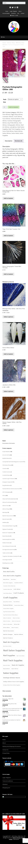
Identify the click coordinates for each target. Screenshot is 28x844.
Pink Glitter (10, 131)
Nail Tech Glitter (20, 655)
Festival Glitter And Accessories (10, 488)
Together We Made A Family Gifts (11, 556)
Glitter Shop (11, 43)
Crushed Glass (6, 475)
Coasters (4, 468)
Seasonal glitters (7, 539)
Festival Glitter (16, 119)
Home (6, 11)
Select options (8, 317)
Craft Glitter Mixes (7, 593)
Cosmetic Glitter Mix (7, 589)
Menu (3, 37)
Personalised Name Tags (8, 526)
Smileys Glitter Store (11, 678)
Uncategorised (6, 559)
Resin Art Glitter (6, 665)
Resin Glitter (18, 131)
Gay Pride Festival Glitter (9, 611)
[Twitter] (13, 7)
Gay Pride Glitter (12, 123)
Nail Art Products (8, 638)
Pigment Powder (6, 529)
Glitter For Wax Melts (7, 624)
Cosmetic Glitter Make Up (9, 585)
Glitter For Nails (16, 618)
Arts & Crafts (5, 455)
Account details (6, 13)
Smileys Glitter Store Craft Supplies (13, 681)
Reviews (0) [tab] (18, 141)
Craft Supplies (10, 597)
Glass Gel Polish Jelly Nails (9, 499)
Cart (18, 13)
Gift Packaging (6, 492)
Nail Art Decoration (7, 515)
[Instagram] (15, 7)
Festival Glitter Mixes (18, 605)
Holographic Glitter (13, 125)
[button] (22, 51)
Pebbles (4, 522)
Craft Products (18, 593)
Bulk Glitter (13, 579)
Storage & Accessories (8, 549)
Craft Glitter (18, 116)
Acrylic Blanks (6, 451)
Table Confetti (6, 553)
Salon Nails (15, 133)
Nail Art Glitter (18, 634)
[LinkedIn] (17, 7)
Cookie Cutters (6, 472)
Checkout (13, 13)
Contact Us (5, 749)
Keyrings (4, 512)
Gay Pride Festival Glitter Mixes (10, 614)
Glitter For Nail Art (7, 618)
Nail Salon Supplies (14, 650)
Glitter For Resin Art (16, 621)
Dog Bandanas (6, 485)
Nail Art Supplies (11, 642)
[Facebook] (10, 7)
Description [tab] (8, 141)
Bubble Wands (6, 458)
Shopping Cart (6, 787)
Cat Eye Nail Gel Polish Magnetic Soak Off (13, 461)
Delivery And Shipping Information (11, 746)
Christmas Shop (6, 465)
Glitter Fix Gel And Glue (8, 502)
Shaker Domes (6, 542)
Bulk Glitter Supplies (8, 582)
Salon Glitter (6, 133)
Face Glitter (6, 119)
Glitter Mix (16, 624)
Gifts (3, 495)
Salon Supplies (10, 673)
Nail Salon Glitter (7, 646)
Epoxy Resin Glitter (7, 601)
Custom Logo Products (8, 478)
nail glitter (13, 127)
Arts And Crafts (9, 572)
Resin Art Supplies (18, 665)
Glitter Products (14, 627)
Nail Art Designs (8, 634)
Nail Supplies (9, 655)
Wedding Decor (6, 563)
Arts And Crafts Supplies (12, 576)
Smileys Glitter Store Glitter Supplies (11, 685)
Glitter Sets (5, 505)
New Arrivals (5, 519)
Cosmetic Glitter (7, 116)
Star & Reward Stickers (8, 546)
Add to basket (13, 107)
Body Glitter (18, 114)
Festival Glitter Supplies (8, 608)
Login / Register (13, 11)
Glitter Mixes (6, 627)
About (20, 11)
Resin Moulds (5, 536)
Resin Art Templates (7, 532)
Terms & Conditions (7, 781)
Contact (22, 13)
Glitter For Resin (6, 621)
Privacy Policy (5, 753)
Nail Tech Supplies (14, 129)
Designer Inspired (7, 482)
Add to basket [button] (8, 198)
